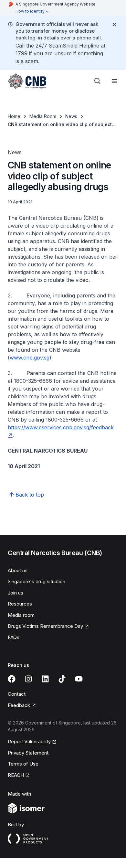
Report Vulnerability (29, 741)
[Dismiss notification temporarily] (114, 24)
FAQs (13, 637)
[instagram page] (28, 679)
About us (17, 570)
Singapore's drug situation (36, 581)
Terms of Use (23, 764)
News (71, 116)
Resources (20, 604)
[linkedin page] (45, 679)
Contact (17, 694)
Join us (15, 593)
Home (14, 116)
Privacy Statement (28, 753)
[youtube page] (79, 679)
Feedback (19, 705)
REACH (16, 775)
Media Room (42, 116)
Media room (21, 615)
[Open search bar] (97, 81)
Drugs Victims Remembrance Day (45, 626)
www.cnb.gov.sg (29, 357)
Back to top (30, 494)
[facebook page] (12, 679)
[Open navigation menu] (114, 81)
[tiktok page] (62, 679)
